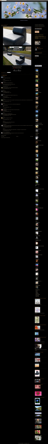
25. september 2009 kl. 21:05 (7, 119)
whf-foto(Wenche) (37, 184)
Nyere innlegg (2, 136)
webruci (3, 76)
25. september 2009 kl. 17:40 (7, 101)
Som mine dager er (38, 222)
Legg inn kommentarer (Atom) (7, 137)
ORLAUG (37, 212)
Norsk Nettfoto (37, 105)
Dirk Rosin (37, 83)
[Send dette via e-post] (7, 72)
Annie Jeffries (4, 124)
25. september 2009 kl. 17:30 (7, 97)
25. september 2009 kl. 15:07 (7, 88)
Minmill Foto (37, 272)
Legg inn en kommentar (3, 135)
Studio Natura (37, 293)
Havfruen (37, 291)
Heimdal (36, 101)
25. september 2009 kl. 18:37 (7, 115)
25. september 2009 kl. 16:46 (7, 92)
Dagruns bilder (37, 296)
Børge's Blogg (37, 162)
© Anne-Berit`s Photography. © (24, 2)
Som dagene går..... (38, 79)
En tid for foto (37, 276)
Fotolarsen (37, 136)
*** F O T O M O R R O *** (38, 250)
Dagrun (3, 94)
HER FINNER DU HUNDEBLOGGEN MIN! (39, 24)
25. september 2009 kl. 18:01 (7, 111)
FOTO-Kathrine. (37, 171)
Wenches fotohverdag (38, 193)
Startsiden (17, 136)
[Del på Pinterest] (10, 72)
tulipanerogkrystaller (38, 285)
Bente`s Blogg (37, 295)
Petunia (36, 203)
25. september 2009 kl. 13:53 (7, 80)
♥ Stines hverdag (37, 158)
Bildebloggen (37, 73)
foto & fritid (37, 114)
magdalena (37, 292)
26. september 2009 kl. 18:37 (7, 130)
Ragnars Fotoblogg (38, 294)
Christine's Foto (37, 133)
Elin (36, 241)
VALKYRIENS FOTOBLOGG (39, 231)
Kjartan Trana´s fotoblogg (38, 92)
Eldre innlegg (31, 136)
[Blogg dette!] (8, 72)
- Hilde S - (37, 149)
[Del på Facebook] (9, 72)
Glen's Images (37, 263)
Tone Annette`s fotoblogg (38, 140)
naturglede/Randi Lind (5, 86)
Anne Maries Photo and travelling (39, 124)
